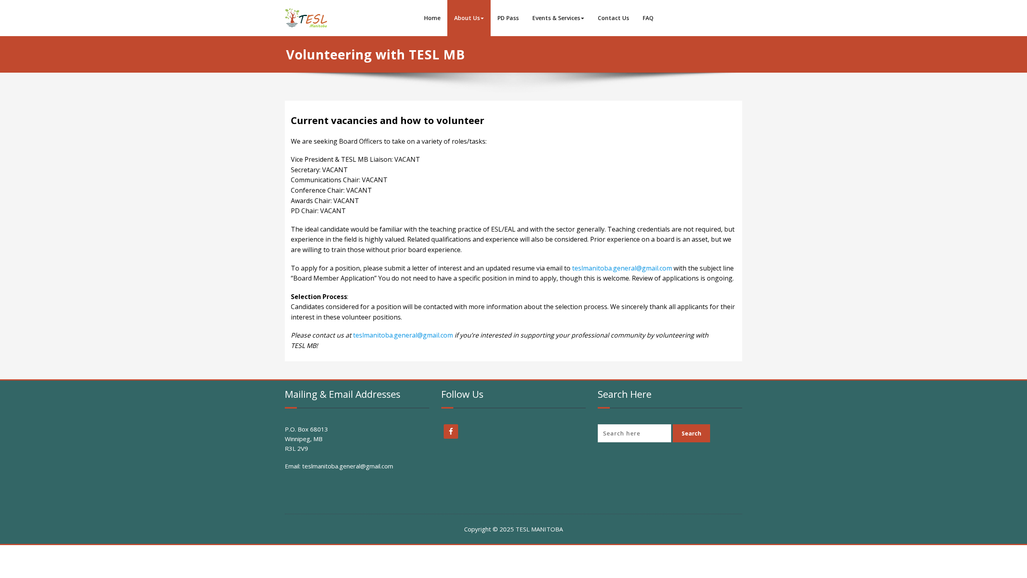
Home (432, 18)
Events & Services (556, 18)
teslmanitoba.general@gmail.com (622, 268)
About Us (467, 18)
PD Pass (508, 18)
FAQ (648, 18)
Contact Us (613, 18)
